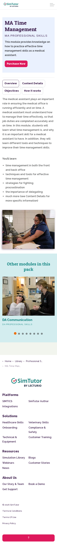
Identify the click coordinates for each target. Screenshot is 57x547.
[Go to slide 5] (30, 334)
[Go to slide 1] (15, 333)
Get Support (10, 489)
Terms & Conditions (12, 511)
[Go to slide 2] (19, 334)
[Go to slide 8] (42, 334)
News (5, 468)
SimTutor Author (38, 401)
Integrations (10, 406)
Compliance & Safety (37, 430)
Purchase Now (16, 63)
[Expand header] (52, 4)
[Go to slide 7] (38, 334)
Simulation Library (13, 457)
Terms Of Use (9, 517)
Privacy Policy (9, 523)
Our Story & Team (13, 484)
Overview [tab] (10, 83)
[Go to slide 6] (34, 334)
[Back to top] (28, 537)
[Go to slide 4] (27, 334)
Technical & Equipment (9, 439)
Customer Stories (39, 462)
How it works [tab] (32, 90)
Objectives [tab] (11, 90)
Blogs (32, 457)
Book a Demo (36, 484)
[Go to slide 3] (23, 334)
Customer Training (39, 437)
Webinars (8, 462)
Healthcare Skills (12, 422)
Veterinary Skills (38, 422)
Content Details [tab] (32, 83)
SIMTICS (7, 401)
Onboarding (9, 427)
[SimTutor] (11, 4)
